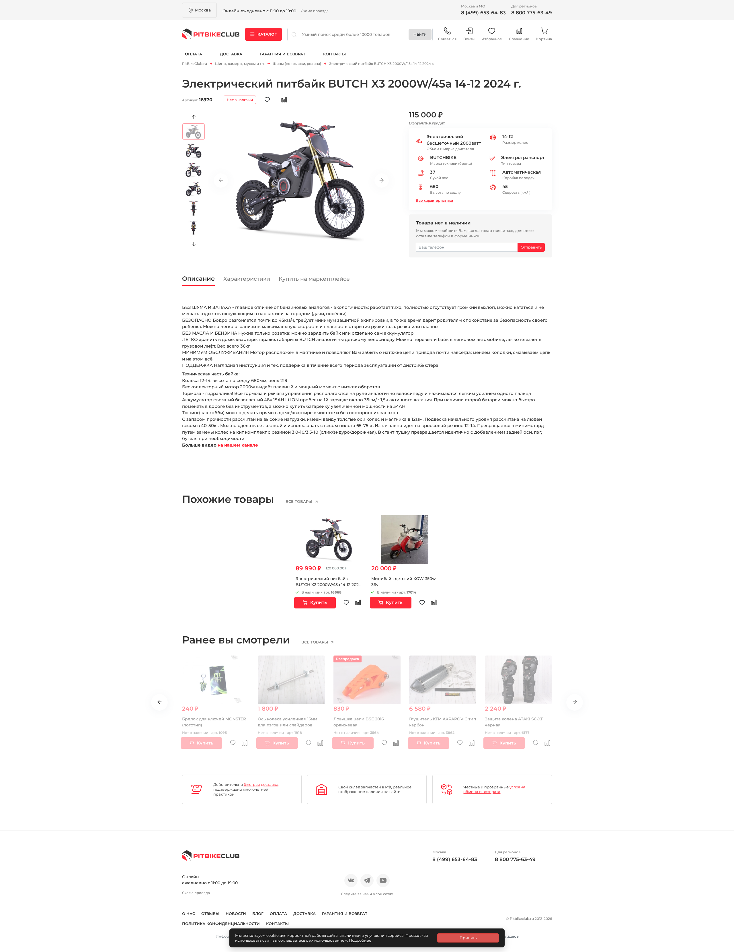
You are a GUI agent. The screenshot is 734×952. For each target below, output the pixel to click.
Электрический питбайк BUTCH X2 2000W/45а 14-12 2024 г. (328, 584)
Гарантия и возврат (282, 54)
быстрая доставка (261, 784)
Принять (468, 937)
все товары (299, 501)
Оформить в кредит (427, 123)
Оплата (193, 54)
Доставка (231, 54)
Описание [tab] (198, 278)
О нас (188, 913)
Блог (257, 913)
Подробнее (360, 940)
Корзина (544, 39)
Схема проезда (315, 11)
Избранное (491, 39)
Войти (469, 39)
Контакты (334, 54)
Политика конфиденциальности (221, 923)
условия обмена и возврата (494, 789)
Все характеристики (434, 200)
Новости (236, 913)
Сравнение (519, 39)
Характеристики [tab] (246, 279)
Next (194, 244)
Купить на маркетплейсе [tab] (314, 279)
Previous (194, 117)
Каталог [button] (267, 34)
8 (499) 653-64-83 (483, 12)
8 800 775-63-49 (531, 12)
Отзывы (210, 913)
